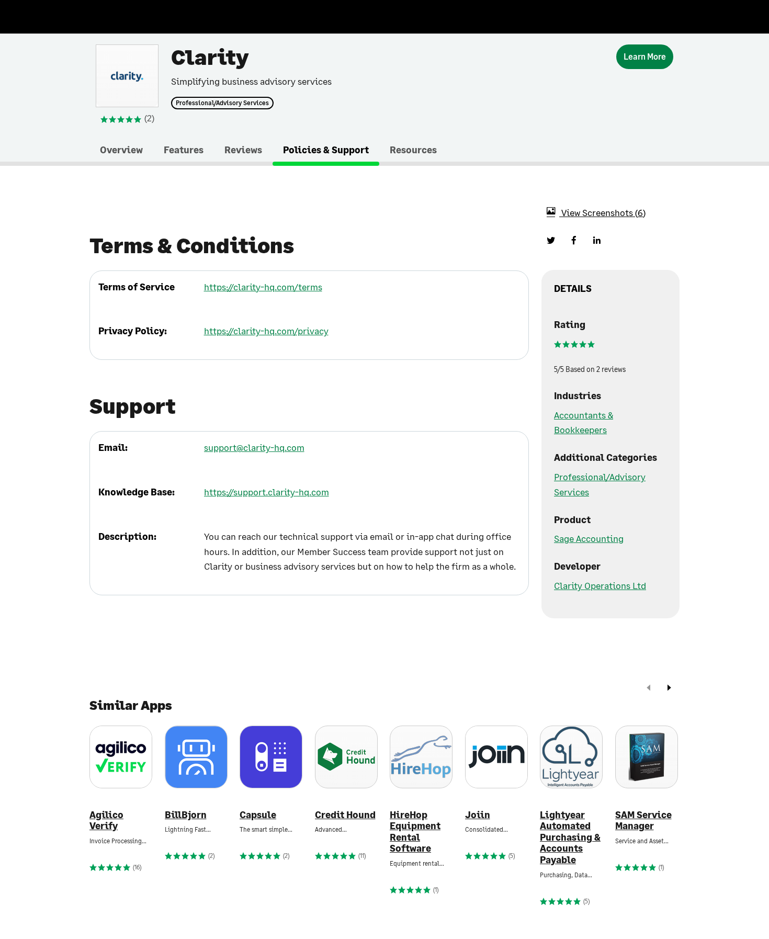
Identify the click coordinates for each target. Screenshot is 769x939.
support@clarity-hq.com (254, 447)
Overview (121, 149)
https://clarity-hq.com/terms (263, 286)
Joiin (477, 814)
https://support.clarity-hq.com (266, 491)
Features (183, 149)
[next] (669, 688)
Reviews (243, 149)
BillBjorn (186, 814)
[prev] (648, 688)
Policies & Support (326, 149)
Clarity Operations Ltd (600, 585)
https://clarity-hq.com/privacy (266, 330)
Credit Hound (345, 814)
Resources (413, 149)
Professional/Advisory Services (222, 103)
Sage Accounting (589, 538)
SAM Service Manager (643, 820)
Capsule (258, 814)
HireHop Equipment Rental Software (415, 831)
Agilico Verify (106, 820)
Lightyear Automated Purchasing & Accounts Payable (570, 837)
